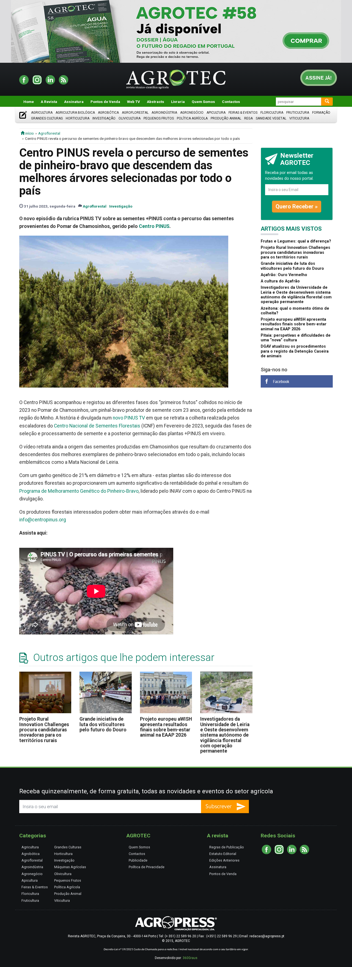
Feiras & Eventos (243, 113)
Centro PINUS (154, 226)
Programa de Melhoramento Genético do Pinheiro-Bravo (79, 491)
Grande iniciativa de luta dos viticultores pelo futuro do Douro (103, 724)
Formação (321, 113)
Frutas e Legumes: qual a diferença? (296, 241)
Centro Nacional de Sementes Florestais (97, 426)
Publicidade (138, 860)
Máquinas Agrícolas (70, 867)
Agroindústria (164, 113)
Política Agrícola (192, 118)
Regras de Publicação (226, 847)
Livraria (178, 101)
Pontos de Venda (105, 101)
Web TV (133, 101)
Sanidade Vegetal (271, 118)
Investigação (104, 118)
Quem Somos (203, 101)
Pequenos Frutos (159, 118)
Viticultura (299, 118)
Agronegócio (192, 113)
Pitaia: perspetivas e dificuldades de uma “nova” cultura (296, 337)
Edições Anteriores (224, 860)
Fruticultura (297, 113)
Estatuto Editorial (222, 854)
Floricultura (271, 113)
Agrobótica (108, 113)
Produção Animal (226, 118)
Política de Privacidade (146, 867)
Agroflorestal (135, 113)
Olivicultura (130, 118)
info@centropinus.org (42, 519)
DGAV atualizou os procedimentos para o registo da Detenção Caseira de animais (295, 351)
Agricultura (42, 113)
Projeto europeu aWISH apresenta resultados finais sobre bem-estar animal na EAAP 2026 (166, 727)
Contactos (231, 101)
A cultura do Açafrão (280, 281)
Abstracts (155, 101)
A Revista (49, 101)
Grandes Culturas (47, 118)
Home (28, 101)
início (29, 133)
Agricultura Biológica (75, 113)
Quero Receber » (297, 206)
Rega (248, 118)
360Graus (190, 958)
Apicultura (216, 113)
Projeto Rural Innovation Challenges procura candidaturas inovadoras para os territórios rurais (44, 729)
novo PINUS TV (129, 418)
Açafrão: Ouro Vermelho (284, 275)
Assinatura (74, 101)
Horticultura (77, 118)
